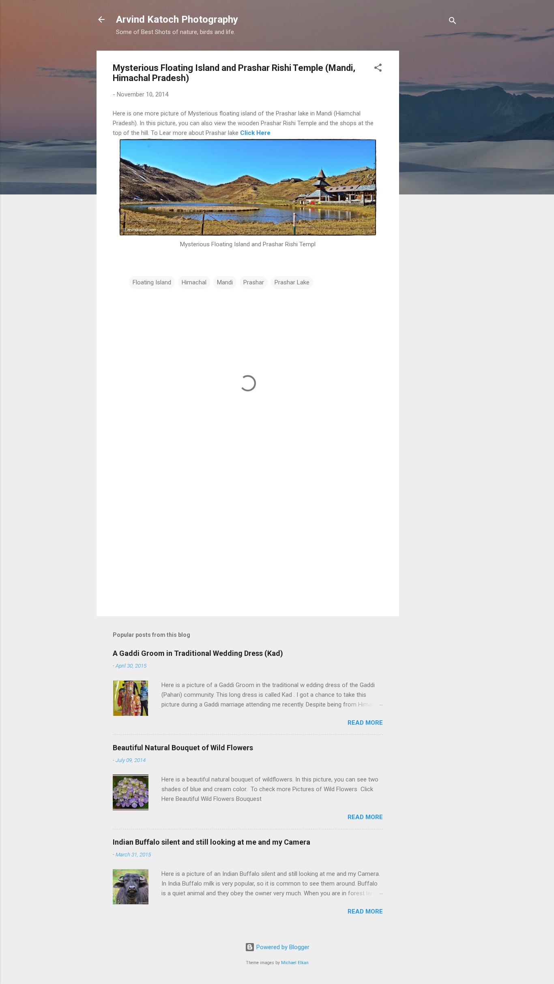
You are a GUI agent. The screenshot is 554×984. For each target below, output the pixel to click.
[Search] (452, 22)
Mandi (225, 282)
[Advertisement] (431, 172)
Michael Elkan (295, 962)
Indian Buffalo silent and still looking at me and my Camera (211, 842)
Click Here (255, 133)
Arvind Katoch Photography (177, 19)
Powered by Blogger (282, 947)
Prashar (253, 282)
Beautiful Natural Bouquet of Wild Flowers (183, 747)
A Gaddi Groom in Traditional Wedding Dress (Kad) (198, 653)
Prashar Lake (292, 282)
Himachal (194, 282)
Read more (365, 722)
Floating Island (152, 282)
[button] (378, 69)
